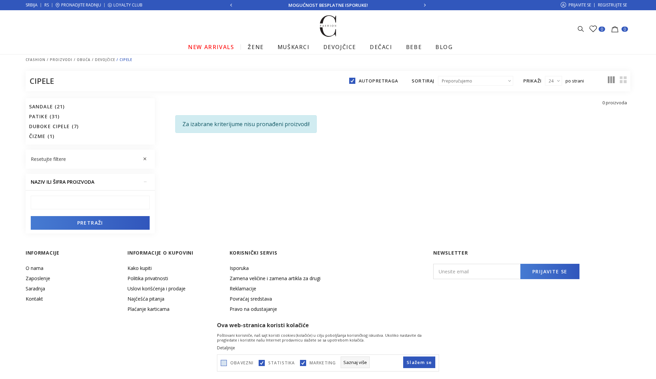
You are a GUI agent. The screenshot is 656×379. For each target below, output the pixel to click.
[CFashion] (328, 25)
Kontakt (34, 298)
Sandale (47, 106)
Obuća (84, 59)
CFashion (35, 59)
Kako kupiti (139, 268)
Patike (44, 116)
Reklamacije (243, 288)
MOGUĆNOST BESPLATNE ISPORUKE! (328, 5)
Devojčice (105, 59)
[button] (90, 159)
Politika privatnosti (147, 278)
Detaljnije (226, 348)
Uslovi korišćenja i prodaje (156, 288)
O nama (34, 268)
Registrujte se (612, 5)
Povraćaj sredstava (251, 298)
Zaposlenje (38, 278)
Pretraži (90, 222)
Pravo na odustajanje (253, 309)
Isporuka (239, 268)
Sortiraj (423, 81)
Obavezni (242, 363)
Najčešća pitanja (145, 298)
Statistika (281, 363)
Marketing (323, 363)
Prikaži (532, 81)
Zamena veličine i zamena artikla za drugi (275, 278)
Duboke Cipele (54, 126)
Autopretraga (378, 81)
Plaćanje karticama (148, 309)
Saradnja (35, 288)
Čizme (41, 136)
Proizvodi (61, 59)
